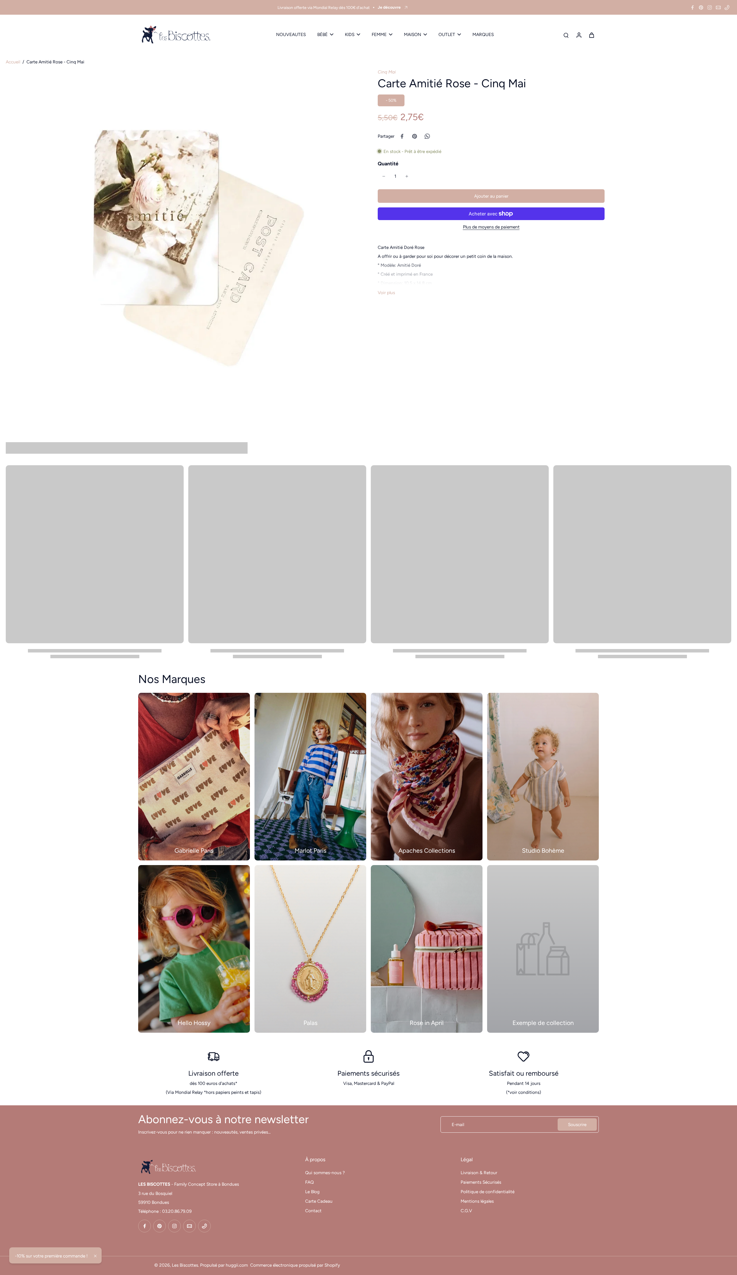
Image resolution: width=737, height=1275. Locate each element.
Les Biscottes (185, 1265)
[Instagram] (709, 7)
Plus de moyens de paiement (491, 226)
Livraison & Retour (479, 1172)
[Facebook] (692, 7)
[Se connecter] (578, 35)
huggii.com (237, 1265)
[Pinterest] (701, 7)
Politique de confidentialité (487, 1191)
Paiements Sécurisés (481, 1182)
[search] (566, 35)
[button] (491, 196)
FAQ (309, 1182)
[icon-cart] (591, 35)
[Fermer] (95, 1256)
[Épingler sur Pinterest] (414, 136)
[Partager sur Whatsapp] (427, 136)
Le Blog (312, 1191)
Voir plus (386, 292)
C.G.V (466, 1210)
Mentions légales (477, 1201)
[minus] (384, 176)
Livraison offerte (213, 1073)
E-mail (458, 1124)
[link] (543, 949)
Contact (313, 1210)
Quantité (388, 163)
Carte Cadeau (319, 1201)
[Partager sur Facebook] (402, 136)
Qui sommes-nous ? (325, 1172)
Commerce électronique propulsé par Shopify (295, 1265)
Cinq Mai (387, 72)
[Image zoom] (182, 246)
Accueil (13, 62)
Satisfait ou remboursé (524, 1073)
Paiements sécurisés (368, 1073)
